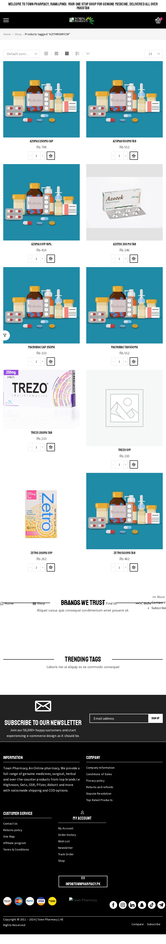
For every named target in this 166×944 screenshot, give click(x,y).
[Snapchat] (142, 905)
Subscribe (153, 924)
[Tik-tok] (152, 905)
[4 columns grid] (67, 54)
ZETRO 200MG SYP (41, 553)
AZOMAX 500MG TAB (124, 141)
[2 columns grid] (46, 54)
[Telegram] (161, 905)
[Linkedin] (132, 905)
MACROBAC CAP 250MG (41, 347)
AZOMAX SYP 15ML (41, 244)
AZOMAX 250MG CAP (41, 141)
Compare (138, 924)
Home (7, 34)
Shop (18, 34)
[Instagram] (123, 905)
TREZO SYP (124, 450)
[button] (6, 20)
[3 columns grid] (57, 54)
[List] (77, 54)
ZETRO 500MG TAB (124, 553)
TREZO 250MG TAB (41, 433)
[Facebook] (113, 905)
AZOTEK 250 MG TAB (124, 244)
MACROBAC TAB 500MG (124, 347)
